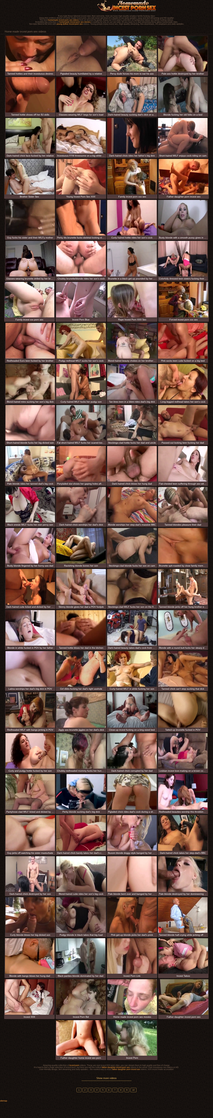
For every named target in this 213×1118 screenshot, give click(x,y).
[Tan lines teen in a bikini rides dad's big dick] (132, 382)
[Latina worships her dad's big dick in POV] (30, 669)
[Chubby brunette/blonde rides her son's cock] (81, 258)
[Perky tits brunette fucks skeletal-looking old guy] (81, 217)
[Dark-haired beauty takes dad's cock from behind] (132, 628)
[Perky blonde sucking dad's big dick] (81, 792)
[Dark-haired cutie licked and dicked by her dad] (30, 586)
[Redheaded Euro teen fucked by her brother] (30, 340)
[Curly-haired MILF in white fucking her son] (132, 669)
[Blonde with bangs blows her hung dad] (30, 956)
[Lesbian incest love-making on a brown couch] (183, 751)
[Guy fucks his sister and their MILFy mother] (30, 217)
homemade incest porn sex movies (75, 22)
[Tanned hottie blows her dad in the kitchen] (81, 628)
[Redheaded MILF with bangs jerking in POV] (30, 710)
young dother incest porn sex (70, 24)
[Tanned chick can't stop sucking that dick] (183, 669)
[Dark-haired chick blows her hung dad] (132, 464)
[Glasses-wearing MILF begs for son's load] (81, 94)
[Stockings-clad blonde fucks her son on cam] (132, 545)
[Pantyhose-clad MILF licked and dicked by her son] (30, 792)
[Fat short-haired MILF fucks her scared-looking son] (81, 423)
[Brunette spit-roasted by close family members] (183, 545)
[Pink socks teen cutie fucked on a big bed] (183, 340)
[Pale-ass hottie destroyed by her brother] (183, 53)
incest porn (74, 1065)
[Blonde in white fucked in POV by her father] (30, 628)
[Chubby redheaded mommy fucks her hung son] (81, 751)
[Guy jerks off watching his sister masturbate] (30, 833)
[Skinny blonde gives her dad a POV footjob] (81, 586)
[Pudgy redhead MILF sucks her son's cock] (81, 340)
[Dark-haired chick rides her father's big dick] (132, 135)
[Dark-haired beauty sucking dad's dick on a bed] (132, 94)
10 (133, 1090)
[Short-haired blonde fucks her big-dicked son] (30, 423)
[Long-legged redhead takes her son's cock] (183, 382)
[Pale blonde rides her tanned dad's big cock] (30, 464)
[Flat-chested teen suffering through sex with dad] (183, 464)
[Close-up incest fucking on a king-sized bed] (132, 710)
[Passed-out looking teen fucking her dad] (183, 423)
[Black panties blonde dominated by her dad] (80, 956)
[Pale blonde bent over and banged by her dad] (132, 874)
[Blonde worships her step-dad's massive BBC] (132, 505)
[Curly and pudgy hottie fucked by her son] (30, 751)
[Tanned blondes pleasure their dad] (183, 505)
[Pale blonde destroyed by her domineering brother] (183, 874)
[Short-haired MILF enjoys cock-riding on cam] (183, 135)
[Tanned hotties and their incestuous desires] (30, 53)
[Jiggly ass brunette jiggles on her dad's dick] (81, 710)
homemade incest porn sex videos (63, 20)
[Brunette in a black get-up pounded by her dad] (132, 258)
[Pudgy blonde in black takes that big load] (81, 915)
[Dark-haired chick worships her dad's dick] (81, 505)
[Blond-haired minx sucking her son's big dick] (30, 382)
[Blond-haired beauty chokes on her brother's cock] (132, 340)
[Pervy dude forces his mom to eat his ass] (132, 53)
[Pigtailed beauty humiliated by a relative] (81, 53)
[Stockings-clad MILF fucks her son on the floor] (132, 586)
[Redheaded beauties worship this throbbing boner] (183, 792)
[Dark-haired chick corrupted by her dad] (132, 751)
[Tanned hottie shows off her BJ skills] (30, 94)
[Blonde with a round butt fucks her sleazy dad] (183, 628)
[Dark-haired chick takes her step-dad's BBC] (183, 833)
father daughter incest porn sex (116, 1067)
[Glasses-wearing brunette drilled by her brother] (30, 258)
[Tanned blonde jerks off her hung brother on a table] (183, 586)
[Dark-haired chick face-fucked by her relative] (30, 135)
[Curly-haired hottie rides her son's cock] (132, 217)
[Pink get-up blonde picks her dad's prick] (132, 915)
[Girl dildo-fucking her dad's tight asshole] (81, 669)
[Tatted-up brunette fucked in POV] (183, 710)
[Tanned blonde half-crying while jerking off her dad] (183, 915)
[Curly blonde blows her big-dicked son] (30, 915)
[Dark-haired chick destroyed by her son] (30, 874)
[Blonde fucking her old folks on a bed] (183, 94)
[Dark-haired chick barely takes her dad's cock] (81, 833)
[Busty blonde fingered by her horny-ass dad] (30, 545)
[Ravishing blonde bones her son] (81, 545)
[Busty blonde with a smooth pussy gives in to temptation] (183, 217)
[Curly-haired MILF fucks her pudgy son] (81, 382)
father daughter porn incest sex (126, 1069)
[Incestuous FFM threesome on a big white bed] (81, 135)
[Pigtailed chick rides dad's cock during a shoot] (132, 792)
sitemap (3, 1101)
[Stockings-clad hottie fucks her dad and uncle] (132, 423)
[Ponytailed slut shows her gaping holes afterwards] (81, 464)
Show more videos (106, 1078)
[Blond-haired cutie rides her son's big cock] (81, 874)
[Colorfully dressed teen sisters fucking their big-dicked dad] (183, 258)
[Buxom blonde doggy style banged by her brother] (132, 833)
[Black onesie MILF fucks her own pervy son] (30, 505)
